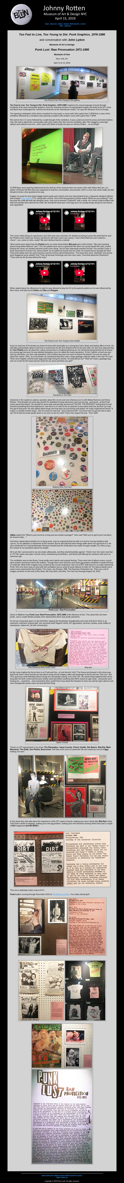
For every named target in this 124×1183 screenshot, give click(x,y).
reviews (83, 24)
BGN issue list (74, 24)
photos (60, 24)
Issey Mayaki (26, 198)
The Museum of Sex (61, 894)
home (47, 24)
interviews (53, 24)
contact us (67, 26)
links (61, 26)
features (66, 24)
